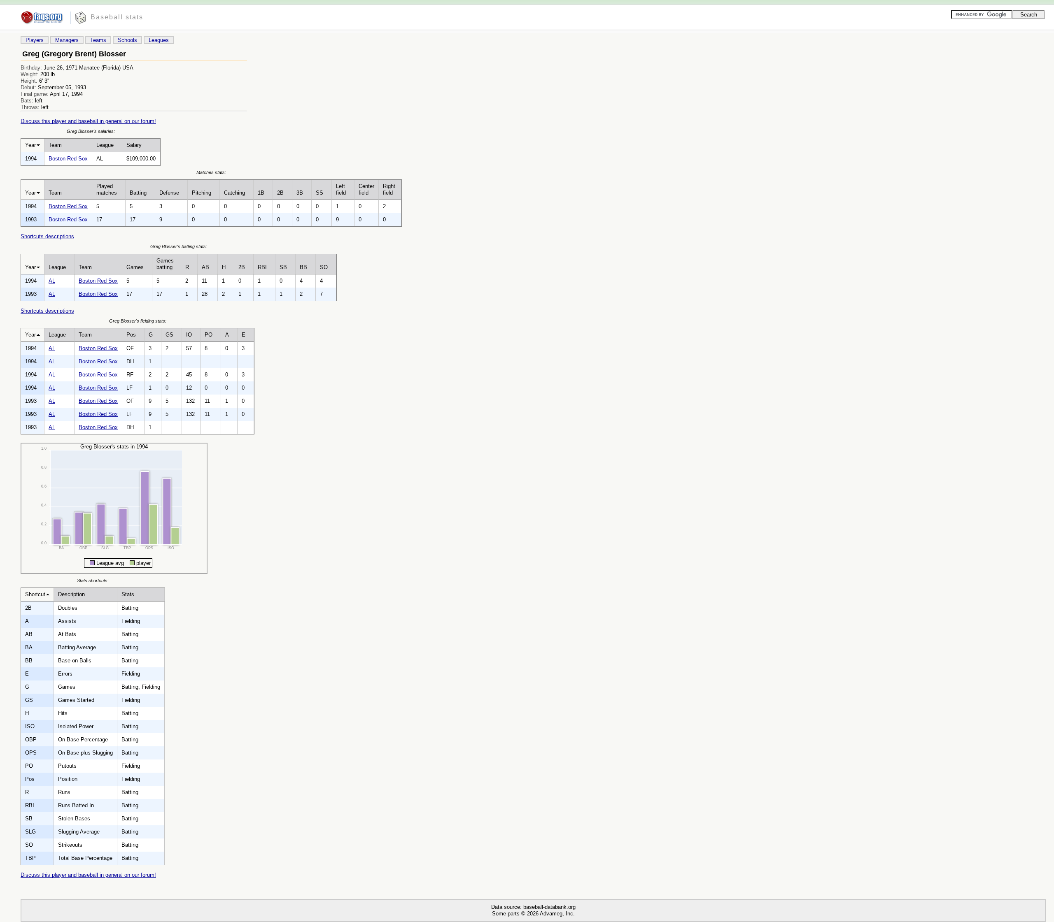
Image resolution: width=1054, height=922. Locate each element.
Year (30, 145)
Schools (127, 40)
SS (319, 193)
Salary (134, 145)
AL (52, 281)
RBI (262, 267)
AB (205, 267)
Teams (98, 40)
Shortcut (35, 594)
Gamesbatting (165, 264)
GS (169, 335)
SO (324, 267)
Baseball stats (117, 17)
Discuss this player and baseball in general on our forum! (88, 121)
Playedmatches (106, 189)
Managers (67, 40)
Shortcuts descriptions (47, 236)
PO (208, 335)
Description (71, 594)
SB (283, 267)
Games (135, 267)
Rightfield (389, 189)
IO (189, 335)
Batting (138, 193)
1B (261, 193)
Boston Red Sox (68, 159)
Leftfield (341, 189)
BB (303, 267)
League (105, 145)
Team (55, 145)
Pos (131, 335)
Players (35, 40)
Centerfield (366, 189)
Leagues (159, 40)
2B (280, 193)
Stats (127, 594)
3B (299, 193)
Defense (169, 193)
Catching (234, 193)
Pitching (201, 193)
